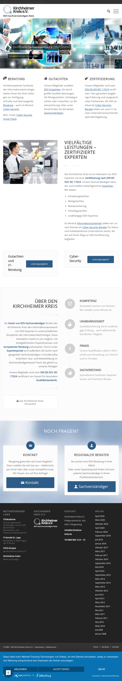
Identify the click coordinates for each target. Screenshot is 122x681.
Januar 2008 (100, 633)
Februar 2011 (101, 618)
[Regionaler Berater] (92, 445)
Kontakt (30, 455)
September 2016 (103, 563)
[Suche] (107, 11)
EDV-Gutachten (52, 89)
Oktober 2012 (101, 590)
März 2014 (100, 578)
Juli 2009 (99, 629)
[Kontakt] (30, 445)
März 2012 (100, 602)
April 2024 (99, 527)
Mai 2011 (99, 610)
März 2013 (100, 586)
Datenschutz (51, 647)
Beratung (16, 79)
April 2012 (99, 598)
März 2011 (100, 614)
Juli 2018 (99, 539)
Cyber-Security (11, 109)
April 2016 (99, 571)
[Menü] (114, 11)
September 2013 (103, 582)
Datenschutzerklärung (110, 676)
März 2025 (100, 519)
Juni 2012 (99, 594)
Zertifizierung (102, 79)
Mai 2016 (99, 567)
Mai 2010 (99, 622)
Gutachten (58, 79)
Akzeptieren (61, 669)
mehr (101, 669)
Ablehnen (20, 669)
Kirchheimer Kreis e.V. (24, 647)
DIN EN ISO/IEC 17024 (97, 89)
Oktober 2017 (101, 547)
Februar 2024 (101, 531)
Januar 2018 (100, 543)
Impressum (39, 647)
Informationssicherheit (89, 223)
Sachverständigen (53, 112)
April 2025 (99, 516)
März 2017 (100, 551)
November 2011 (102, 606)
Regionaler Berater (91, 455)
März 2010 (100, 626)
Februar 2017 (101, 555)
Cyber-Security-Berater (94, 227)
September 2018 (103, 535)
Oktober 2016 (101, 559)
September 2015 (103, 574)
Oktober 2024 (101, 523)
